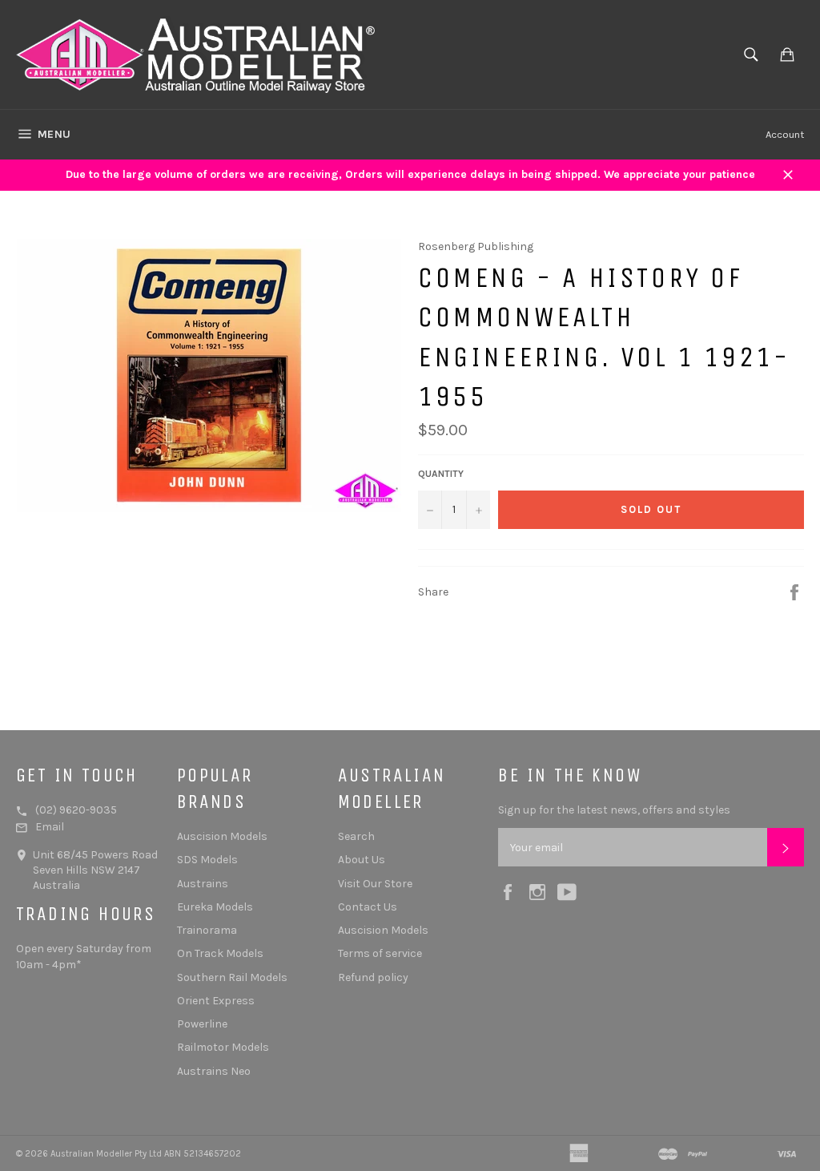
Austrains (202, 883)
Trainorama (207, 930)
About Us (361, 859)
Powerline (202, 1024)
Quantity (441, 473)
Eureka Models (215, 907)
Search (356, 836)
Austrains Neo (214, 1071)
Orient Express (216, 1000)
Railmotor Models (223, 1047)
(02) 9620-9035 (76, 810)
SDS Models (207, 859)
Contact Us (367, 907)
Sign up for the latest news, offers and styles (614, 810)
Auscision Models (222, 836)
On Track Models (220, 953)
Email (49, 827)
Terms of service (380, 953)
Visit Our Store (375, 883)
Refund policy (373, 977)
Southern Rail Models (232, 977)
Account (785, 134)
